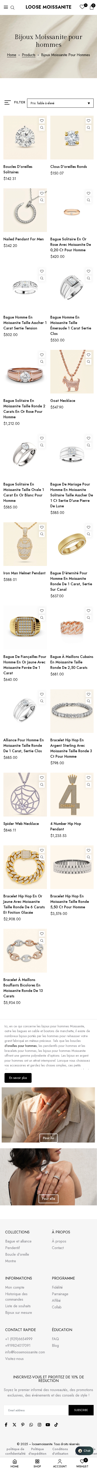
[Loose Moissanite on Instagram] (39, 1424)
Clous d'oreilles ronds (68, 166)
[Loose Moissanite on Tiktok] (56, 1424)
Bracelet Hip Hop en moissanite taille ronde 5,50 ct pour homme (69, 902)
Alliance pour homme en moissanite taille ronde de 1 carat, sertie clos (23, 745)
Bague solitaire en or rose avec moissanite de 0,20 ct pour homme (70, 245)
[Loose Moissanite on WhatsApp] (31, 1424)
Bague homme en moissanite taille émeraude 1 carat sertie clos (70, 325)
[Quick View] (42, 128)
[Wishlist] (42, 121)
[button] (84, 1451)
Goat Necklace (62, 400)
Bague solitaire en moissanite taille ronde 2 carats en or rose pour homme (24, 409)
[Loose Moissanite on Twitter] (14, 1424)
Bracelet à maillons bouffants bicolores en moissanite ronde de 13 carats (23, 988)
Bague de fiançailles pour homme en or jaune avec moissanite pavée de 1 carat (24, 665)
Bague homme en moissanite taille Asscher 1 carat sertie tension (25, 323)
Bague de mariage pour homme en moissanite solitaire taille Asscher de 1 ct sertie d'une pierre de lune (71, 495)
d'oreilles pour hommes (21, 1045)
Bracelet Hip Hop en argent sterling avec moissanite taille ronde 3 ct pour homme (71, 748)
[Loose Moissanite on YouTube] (47, 1424)
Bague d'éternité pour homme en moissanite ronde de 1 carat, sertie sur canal (71, 581)
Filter (19, 102)
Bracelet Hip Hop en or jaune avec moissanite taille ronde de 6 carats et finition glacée (24, 904)
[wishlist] (82, 7)
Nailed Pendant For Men (23, 239)
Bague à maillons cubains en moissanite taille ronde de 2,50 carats (71, 662)
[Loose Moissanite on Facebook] (6, 1424)
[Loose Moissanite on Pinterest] (22, 1424)
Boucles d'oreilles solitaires (17, 169)
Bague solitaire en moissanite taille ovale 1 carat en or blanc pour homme (23, 492)
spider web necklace (21, 823)
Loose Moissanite (49, 7)
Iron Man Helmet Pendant (24, 573)
